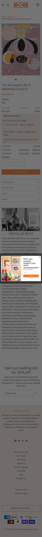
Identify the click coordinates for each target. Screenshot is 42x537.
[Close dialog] (39, 257)
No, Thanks (31, 278)
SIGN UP (31, 275)
